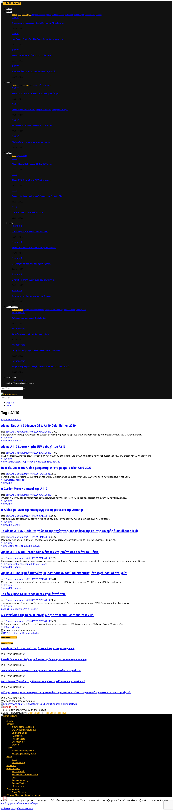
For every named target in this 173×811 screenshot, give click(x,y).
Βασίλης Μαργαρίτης (16, 431)
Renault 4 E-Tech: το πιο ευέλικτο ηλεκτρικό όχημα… (36, 93)
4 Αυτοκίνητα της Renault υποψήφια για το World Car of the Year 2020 (47, 615)
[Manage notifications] (5, 798)
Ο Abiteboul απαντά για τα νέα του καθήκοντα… (33, 280)
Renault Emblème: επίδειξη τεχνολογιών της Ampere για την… (40, 110)
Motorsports (18, 786)
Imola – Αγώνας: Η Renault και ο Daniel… (30, 231)
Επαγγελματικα (19, 733)
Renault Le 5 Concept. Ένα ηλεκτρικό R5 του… (32, 55)
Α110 (14, 158)
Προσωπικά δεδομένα (55, 712)
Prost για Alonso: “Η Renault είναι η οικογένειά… (34, 248)
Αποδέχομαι (7, 803)
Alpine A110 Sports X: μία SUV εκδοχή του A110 (33, 447)
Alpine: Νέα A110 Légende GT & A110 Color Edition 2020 (38, 426)
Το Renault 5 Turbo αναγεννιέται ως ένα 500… (32, 126)
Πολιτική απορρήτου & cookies (17, 808)
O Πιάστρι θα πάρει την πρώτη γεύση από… (31, 264)
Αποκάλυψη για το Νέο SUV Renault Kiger (30, 334)
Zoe (53, 461)
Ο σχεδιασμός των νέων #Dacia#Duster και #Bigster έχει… (38, 23)
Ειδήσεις (16, 419)
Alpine (8, 153)
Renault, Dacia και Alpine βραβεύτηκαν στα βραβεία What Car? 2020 (46, 468)
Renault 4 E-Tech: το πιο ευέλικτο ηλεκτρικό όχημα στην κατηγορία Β (37, 648)
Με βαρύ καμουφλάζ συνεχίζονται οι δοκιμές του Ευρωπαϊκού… (41, 366)
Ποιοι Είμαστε (19, 380)
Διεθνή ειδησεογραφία (23, 727)
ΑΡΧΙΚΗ (9, 9)
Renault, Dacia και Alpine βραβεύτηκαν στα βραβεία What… (38, 196)
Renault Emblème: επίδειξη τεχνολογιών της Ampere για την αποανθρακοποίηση (44, 659)
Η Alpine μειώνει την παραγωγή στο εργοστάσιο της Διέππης (42, 510)
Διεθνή (15, 17)
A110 (3, 437)
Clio (9, 545)
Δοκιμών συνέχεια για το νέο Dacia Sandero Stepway (36, 350)
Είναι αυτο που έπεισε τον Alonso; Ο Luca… (31, 296)
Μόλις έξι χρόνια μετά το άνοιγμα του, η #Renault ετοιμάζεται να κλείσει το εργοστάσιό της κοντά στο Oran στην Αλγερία (66, 692)
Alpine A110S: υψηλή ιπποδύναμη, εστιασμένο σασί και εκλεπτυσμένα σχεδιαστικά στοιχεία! (64, 573)
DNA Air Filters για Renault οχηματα (20, 383)
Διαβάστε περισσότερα (26, 803)
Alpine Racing (18, 762)
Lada (14, 777)
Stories (15, 744)
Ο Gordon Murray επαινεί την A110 (27, 212)
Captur (4, 608)
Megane (15, 545)
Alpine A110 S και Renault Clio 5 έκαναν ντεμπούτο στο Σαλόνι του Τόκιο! (50, 552)
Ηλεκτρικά (17, 736)
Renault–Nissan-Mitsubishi (25, 774)
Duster (16, 461)
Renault (9, 12)
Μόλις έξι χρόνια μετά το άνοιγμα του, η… (31, 142)
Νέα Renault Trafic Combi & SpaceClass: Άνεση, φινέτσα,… (38, 39)
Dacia (8, 82)
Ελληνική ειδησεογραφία (24, 730)
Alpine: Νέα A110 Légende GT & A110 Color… (32, 164)
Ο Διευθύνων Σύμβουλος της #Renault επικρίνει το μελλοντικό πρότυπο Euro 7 (43, 681)
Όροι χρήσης (34, 712)
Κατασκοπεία (18, 312)
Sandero (47, 461)
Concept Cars (18, 741)
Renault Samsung (20, 780)
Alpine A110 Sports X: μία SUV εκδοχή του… (31, 180)
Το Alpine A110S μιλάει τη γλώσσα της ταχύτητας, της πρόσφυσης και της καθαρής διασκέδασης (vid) (69, 531)
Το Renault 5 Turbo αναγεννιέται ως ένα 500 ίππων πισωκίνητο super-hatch (41, 670)
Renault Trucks (19, 783)
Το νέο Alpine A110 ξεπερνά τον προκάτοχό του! (33, 594)
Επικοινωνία (11, 377)
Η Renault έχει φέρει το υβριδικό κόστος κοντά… (34, 71)
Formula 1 (10, 223)
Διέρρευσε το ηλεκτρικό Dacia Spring (29, 318)
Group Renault (12, 307)
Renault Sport (39, 563)
